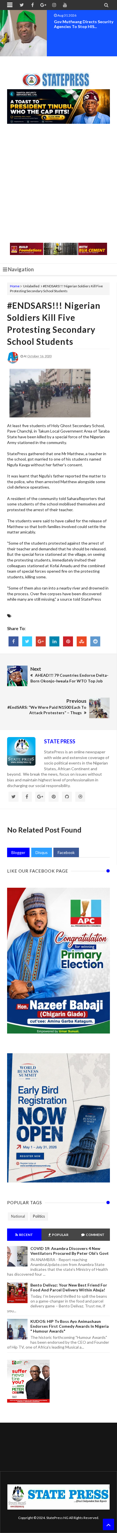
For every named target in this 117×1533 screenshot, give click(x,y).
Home (15, 286)
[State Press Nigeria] (58, 76)
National (18, 1216)
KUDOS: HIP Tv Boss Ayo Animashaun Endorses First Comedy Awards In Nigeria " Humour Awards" (69, 1326)
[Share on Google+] (41, 641)
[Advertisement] (58, 184)
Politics (39, 1216)
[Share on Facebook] (13, 641)
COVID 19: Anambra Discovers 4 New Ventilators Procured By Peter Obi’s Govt (69, 1251)
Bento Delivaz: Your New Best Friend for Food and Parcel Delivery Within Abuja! (68, 1287)
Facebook (66, 852)
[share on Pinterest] (68, 641)
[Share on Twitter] (27, 641)
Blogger (18, 852)
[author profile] (12, 362)
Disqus (41, 852)
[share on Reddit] (95, 641)
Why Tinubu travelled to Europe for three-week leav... (84, 24)
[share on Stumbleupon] (82, 641)
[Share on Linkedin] (54, 641)
